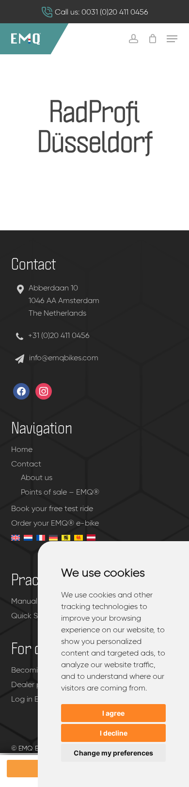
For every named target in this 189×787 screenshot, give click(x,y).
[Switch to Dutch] (27, 546)
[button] (172, 39)
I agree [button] (113, 713)
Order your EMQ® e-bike (55, 524)
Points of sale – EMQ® (60, 493)
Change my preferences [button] (113, 753)
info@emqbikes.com (63, 358)
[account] (133, 39)
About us (36, 478)
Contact (26, 464)
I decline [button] (113, 733)
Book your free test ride (52, 509)
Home (21, 450)
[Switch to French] (39, 546)
